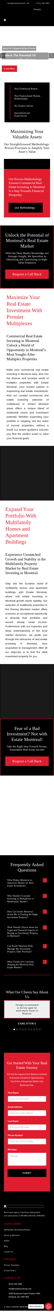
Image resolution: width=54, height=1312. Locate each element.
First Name (14, 1093)
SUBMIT (27, 1173)
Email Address (16, 1107)
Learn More (9, 69)
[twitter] (16, 9)
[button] (27, 882)
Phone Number (16, 1135)
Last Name (14, 1121)
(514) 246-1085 (15, 1284)
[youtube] (20, 9)
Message (13, 1149)
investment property (16, 656)
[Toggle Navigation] (46, 20)
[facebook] (12, 9)
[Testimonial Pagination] (14, 1029)
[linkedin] (29, 9)
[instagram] (25, 9)
